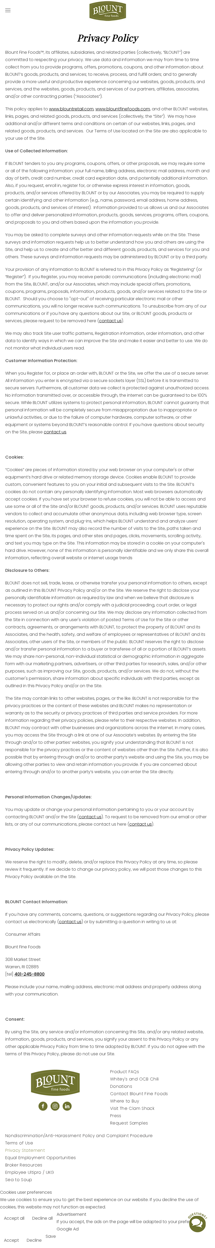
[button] (7, 10)
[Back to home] (107, 10)
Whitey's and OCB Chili (134, 1079)
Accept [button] (11, 1240)
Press (115, 1116)
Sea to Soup (18, 1180)
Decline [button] (34, 1240)
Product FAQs (124, 1072)
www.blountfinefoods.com (122, 109)
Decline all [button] (42, 1218)
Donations (121, 1086)
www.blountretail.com (71, 109)
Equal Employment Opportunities (40, 1158)
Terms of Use (19, 1143)
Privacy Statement (25, 1150)
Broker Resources (23, 1165)
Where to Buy (124, 1101)
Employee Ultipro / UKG (29, 1172)
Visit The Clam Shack (132, 1108)
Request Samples (129, 1123)
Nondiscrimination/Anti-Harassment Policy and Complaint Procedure (79, 1136)
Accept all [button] (14, 1218)
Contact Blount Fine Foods (139, 1094)
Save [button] (51, 1236)
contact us (110, 321)
